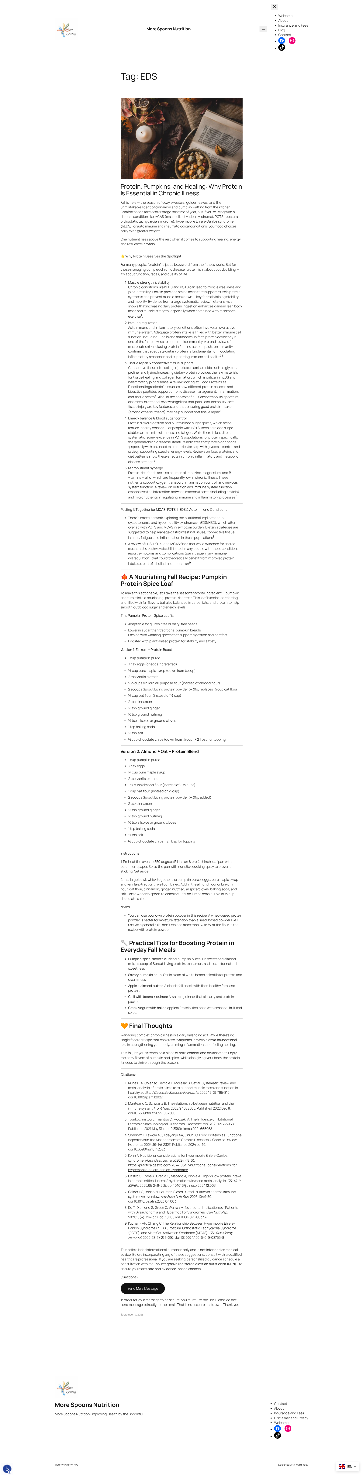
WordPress (302, 1464)
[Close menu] (274, 7)
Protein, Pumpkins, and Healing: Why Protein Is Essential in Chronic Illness (181, 190)
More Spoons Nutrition (169, 29)
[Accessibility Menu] (7, 1469)
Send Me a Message (142, 1288)
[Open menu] (263, 29)
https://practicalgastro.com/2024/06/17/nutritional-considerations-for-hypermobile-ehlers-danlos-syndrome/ (183, 1167)
